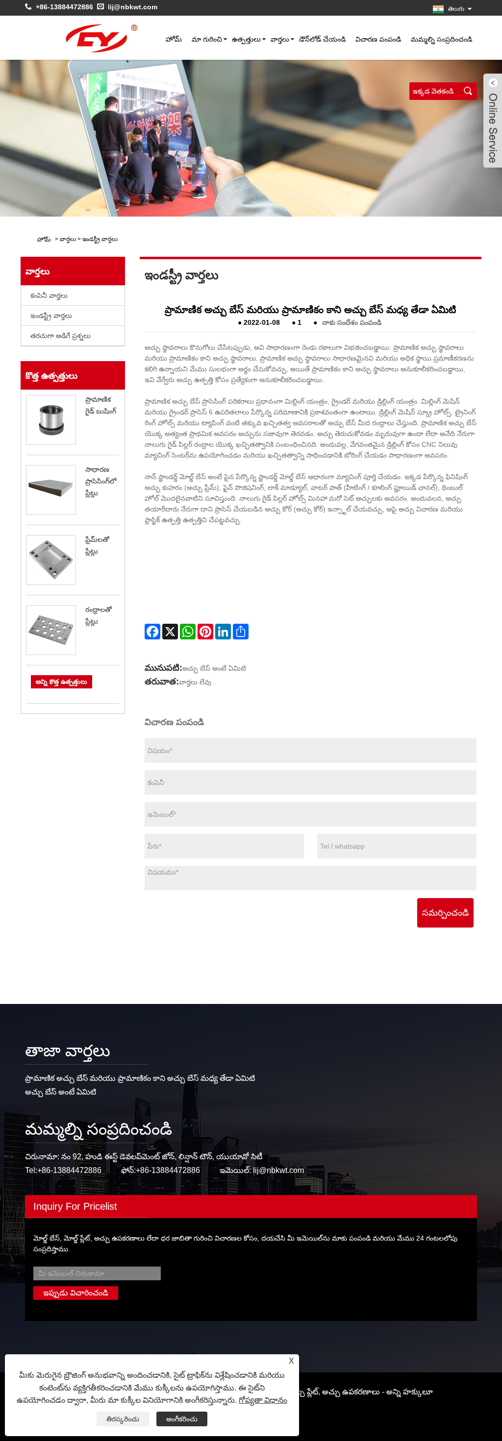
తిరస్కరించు (122, 1419)
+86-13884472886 (64, 7)
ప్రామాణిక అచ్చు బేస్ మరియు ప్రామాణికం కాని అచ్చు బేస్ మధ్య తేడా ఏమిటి (140, 1078)
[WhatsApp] (188, 631)
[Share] (241, 631)
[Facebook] (152, 631)
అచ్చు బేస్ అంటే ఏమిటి (214, 668)
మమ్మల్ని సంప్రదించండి (441, 39)
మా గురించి (207, 39)
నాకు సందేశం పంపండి (351, 322)
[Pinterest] (205, 631)
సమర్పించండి (445, 913)
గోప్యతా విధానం (263, 1400)
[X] (170, 631)
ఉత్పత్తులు (246, 39)
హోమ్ (174, 39)
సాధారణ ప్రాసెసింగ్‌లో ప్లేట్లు (100, 481)
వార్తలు (280, 39)
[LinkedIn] (223, 631)
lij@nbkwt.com (132, 7)
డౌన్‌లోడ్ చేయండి (322, 39)
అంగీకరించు (182, 1419)
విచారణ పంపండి (378, 39)
